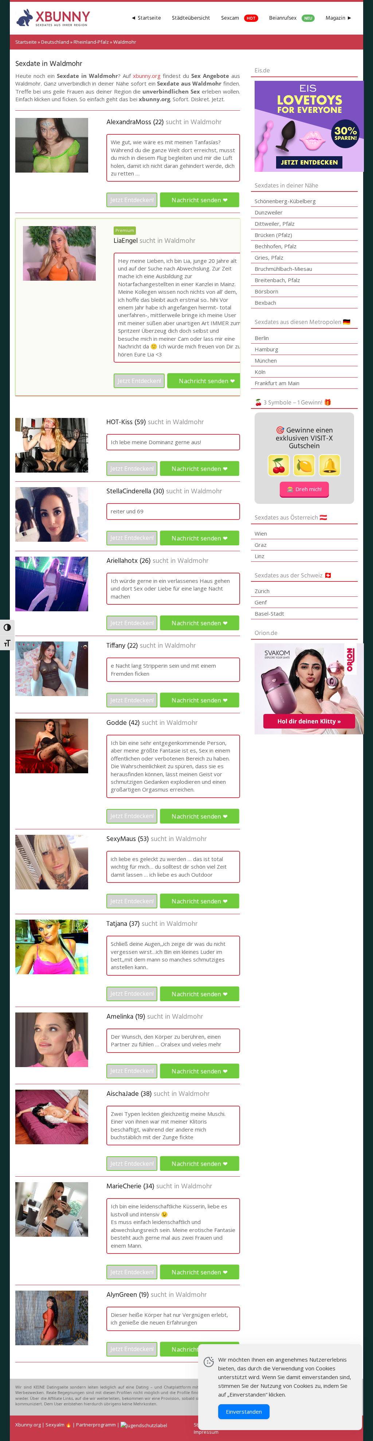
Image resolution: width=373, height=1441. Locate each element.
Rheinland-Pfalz (91, 42)
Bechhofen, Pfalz (276, 246)
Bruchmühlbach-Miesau (283, 268)
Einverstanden (244, 1411)
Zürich (262, 591)
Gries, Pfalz (269, 257)
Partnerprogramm (96, 1424)
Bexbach (265, 302)
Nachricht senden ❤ (200, 200)
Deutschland (55, 42)
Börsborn (266, 291)
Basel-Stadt (269, 613)
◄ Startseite (146, 18)
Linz (259, 556)
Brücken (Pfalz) (273, 234)
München (266, 360)
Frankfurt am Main (277, 383)
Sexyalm (55, 1424)
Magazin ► (339, 18)
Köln (260, 371)
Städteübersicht (191, 18)
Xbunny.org (28, 1424)
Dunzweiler (269, 212)
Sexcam (238, 18)
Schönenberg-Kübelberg (285, 201)
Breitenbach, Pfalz (277, 280)
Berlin (262, 338)
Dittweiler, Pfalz (275, 223)
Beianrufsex (290, 18)
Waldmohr (206, 122)
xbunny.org (147, 75)
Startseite (26, 42)
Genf (261, 602)
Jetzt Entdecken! (132, 200)
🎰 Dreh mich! (304, 489)
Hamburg (266, 349)
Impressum (206, 1432)
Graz (261, 544)
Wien (261, 533)
